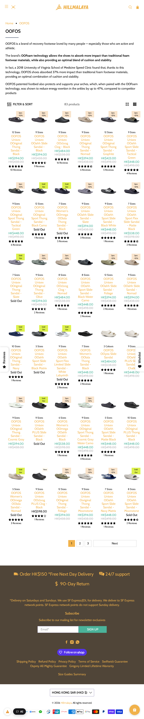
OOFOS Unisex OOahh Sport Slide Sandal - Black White (108, 216)
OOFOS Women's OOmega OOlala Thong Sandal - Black (62, 218)
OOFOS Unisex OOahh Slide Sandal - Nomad (132, 286)
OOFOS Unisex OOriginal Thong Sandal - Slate (16, 288)
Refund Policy (47, 661)
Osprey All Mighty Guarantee (48, 666)
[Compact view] (135, 104)
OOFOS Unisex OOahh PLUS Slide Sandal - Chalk (132, 359)
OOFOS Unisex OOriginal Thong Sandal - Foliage (62, 502)
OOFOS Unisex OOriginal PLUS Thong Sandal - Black (132, 430)
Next (115, 543)
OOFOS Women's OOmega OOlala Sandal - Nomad (16, 502)
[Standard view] (127, 104)
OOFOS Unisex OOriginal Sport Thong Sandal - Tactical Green (16, 218)
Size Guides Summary (72, 674)
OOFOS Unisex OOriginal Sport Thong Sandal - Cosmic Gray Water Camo (85, 432)
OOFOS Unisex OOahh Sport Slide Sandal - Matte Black (108, 430)
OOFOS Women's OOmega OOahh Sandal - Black (62, 430)
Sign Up (92, 629)
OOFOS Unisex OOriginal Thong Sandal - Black (16, 145)
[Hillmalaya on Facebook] (66, 643)
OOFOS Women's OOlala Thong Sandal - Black (86, 359)
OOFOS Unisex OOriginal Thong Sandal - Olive (39, 288)
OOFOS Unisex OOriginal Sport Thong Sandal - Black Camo (39, 216)
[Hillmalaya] (72, 7)
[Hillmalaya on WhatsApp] (77, 643)
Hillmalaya (66, 702)
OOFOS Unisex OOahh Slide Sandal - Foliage (108, 286)
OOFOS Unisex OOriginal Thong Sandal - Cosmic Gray (16, 430)
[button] (12, 7)
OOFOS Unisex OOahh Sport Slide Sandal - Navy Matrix (108, 502)
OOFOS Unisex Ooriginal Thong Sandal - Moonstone (85, 502)
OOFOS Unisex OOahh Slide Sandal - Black (39, 143)
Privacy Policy (67, 661)
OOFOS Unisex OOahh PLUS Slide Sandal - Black (39, 430)
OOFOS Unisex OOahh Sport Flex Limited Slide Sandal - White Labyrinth (62, 362)
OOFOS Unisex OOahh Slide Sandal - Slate (85, 215)
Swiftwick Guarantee (115, 661)
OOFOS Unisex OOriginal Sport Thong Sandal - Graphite (108, 145)
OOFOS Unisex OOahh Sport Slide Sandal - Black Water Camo (85, 289)
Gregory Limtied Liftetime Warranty (91, 666)
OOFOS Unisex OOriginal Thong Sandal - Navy (16, 359)
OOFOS (24, 23)
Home (9, 23)
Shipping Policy (26, 661)
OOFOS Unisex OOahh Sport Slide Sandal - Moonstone (131, 502)
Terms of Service (88, 661)
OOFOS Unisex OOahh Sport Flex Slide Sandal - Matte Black (132, 218)
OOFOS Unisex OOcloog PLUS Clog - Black (39, 500)
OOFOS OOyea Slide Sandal (108, 353)
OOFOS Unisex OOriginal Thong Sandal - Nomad (86, 145)
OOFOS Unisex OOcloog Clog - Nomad (62, 286)
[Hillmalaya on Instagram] (72, 643)
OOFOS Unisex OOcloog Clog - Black (62, 141)
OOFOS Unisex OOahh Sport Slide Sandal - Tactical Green (132, 146)
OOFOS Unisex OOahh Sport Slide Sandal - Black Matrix (39, 359)
